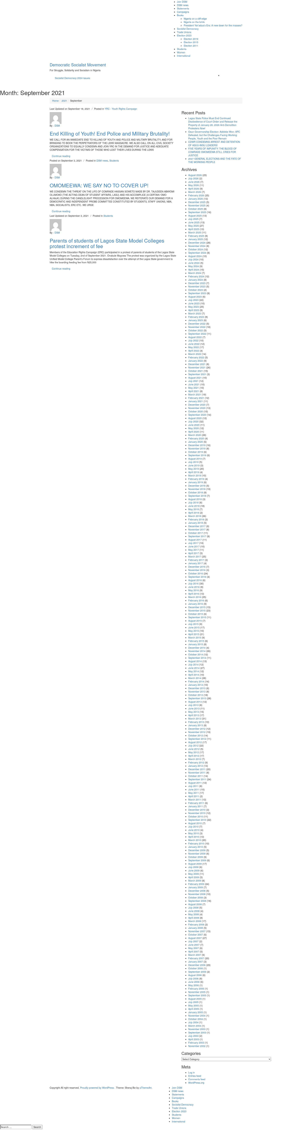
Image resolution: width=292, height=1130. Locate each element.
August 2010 (195, 823)
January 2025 (195, 239)
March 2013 (194, 718)
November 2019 (196, 448)
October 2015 (195, 614)
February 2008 (196, 924)
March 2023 (194, 313)
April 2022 (193, 350)
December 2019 (196, 445)
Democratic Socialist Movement (78, 65)
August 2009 (195, 863)
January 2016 (195, 603)
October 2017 (195, 533)
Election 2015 (191, 42)
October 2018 (195, 492)
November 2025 (196, 205)
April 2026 (193, 188)
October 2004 (195, 1019)
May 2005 (193, 1005)
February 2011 (196, 803)
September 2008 (197, 900)
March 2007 (194, 954)
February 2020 (196, 438)
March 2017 (194, 556)
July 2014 (193, 664)
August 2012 (195, 742)
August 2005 (195, 998)
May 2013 (193, 711)
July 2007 (193, 941)
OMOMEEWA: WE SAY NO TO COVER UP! (99, 185)
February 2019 (196, 479)
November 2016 (196, 570)
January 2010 (195, 846)
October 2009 (195, 857)
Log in (191, 1072)
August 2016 (195, 580)
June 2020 (194, 425)
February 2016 (196, 600)
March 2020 (194, 435)
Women (181, 52)
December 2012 (196, 728)
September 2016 (197, 576)
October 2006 (195, 968)
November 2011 (196, 772)
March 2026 (194, 192)
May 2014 (193, 671)
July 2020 (193, 421)
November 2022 (196, 327)
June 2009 (194, 870)
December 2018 (196, 485)
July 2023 (193, 300)
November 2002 (196, 1046)
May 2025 (193, 225)
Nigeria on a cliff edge (195, 18)
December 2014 (196, 647)
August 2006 (195, 975)
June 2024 (194, 262)
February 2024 (196, 276)
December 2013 (196, 688)
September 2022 (197, 333)
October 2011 (195, 776)
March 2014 (194, 678)
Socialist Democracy (188, 28)
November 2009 (196, 853)
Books (180, 15)
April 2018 (193, 512)
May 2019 (193, 468)
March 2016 (194, 597)
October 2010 (195, 816)
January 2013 (195, 725)
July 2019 (193, 462)
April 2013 (193, 715)
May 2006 (193, 985)
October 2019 (195, 452)
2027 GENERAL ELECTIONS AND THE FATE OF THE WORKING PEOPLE (214, 160)
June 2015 (194, 627)
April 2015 (193, 634)
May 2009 (193, 873)
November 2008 (196, 894)
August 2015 (195, 620)
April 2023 (193, 310)
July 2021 (193, 381)
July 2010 (193, 826)
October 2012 (195, 735)
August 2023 (195, 296)
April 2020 (193, 431)
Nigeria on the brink (194, 22)
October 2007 (195, 934)
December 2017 (196, 526)
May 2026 (193, 185)
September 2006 (197, 971)
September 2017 (197, 536)
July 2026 (193, 178)
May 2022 (193, 347)
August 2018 (195, 499)
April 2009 (193, 877)
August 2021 (195, 377)
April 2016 (193, 593)
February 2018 (196, 519)
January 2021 (195, 401)
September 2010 (197, 819)
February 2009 (196, 884)
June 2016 (194, 587)
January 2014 (195, 684)
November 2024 (196, 246)
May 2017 (193, 549)
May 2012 (193, 752)
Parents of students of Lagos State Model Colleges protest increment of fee (107, 243)
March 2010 (194, 840)
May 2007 (193, 948)
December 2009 (196, 850)
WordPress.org (196, 1082)
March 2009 (194, 880)
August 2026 (195, 175)
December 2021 (196, 364)
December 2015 (196, 607)
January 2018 (195, 522)
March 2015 (194, 637)
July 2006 (193, 978)
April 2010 (193, 836)
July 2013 (193, 705)
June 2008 (194, 911)
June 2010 (194, 830)
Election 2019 (191, 39)
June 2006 (194, 981)
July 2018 (193, 502)
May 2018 (193, 509)
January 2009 (195, 887)
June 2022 (194, 343)
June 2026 (194, 181)
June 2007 (194, 944)
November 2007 (196, 931)
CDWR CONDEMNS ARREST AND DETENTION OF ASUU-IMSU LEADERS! (214, 143)
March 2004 (194, 1025)
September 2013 (197, 698)
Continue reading (62, 156)
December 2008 (196, 890)
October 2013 (195, 695)
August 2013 (195, 701)
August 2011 (195, 782)
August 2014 (195, 661)
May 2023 (193, 306)
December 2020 (196, 404)
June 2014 (194, 668)
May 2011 (193, 792)
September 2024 (197, 252)
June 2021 (194, 384)
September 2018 (197, 495)
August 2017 (195, 539)
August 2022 (195, 337)
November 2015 (196, 610)
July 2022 (193, 340)
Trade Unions (184, 32)
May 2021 (193, 387)
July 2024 (193, 259)
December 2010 (196, 809)
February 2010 (196, 843)
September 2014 (197, 657)
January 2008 (195, 927)
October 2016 (195, 573)
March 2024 (194, 273)
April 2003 (193, 1039)
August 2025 (195, 215)
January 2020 (195, 441)
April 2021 (193, 391)
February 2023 (196, 316)
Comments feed (196, 1079)
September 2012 (197, 738)
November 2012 (196, 732)
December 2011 (196, 769)
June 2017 (194, 546)
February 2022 (196, 357)
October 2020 (195, 411)
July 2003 (193, 1036)
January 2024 (195, 279)
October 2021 (195, 371)
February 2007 (196, 958)
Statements (183, 8)
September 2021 (197, 374)
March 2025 (194, 232)
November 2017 (196, 529)
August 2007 (195, 938)
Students (181, 49)
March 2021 (194, 394)
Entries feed (194, 1076)
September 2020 (197, 414)
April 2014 (193, 674)
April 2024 (193, 269)
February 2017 (196, 560)
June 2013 (194, 708)
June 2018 (194, 506)
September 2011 (197, 779)
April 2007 (193, 951)
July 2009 (193, 867)
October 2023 (195, 289)
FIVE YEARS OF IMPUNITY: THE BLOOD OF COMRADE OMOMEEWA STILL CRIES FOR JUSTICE (212, 152)
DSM (57, 125)
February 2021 (196, 398)
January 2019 (195, 482)
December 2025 (196, 202)
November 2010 (196, 813)
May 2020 (193, 428)
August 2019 (195, 458)
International (183, 55)
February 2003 (196, 1042)
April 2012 (193, 755)
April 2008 (193, 917)
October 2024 (195, 249)
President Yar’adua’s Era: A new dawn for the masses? (213, 25)
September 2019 (197, 455)
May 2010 (193, 833)
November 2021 (196, 367)
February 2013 (196, 722)
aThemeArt (146, 1087)
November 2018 (196, 489)
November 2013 (196, 691)
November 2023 (196, 286)
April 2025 (193, 229)
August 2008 (195, 904)
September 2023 (197, 293)
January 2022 (195, 360)
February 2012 (196, 762)
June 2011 (194, 789)
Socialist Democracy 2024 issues (72, 78)
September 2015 (197, 617)
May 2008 (193, 914)
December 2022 (196, 323)
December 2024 (196, 242)
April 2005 (193, 1009)
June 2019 (194, 465)
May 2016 (193, 590)
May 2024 (193, 266)
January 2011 (195, 806)
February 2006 (196, 988)
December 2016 (196, 566)
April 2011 (193, 796)
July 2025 (193, 219)
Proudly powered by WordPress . (97, 1087)
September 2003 (197, 1032)
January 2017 (195, 563)
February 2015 (196, 641)
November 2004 (196, 1015)
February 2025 (196, 235)
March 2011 (194, 799)
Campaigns (183, 12)
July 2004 (193, 1022)
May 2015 (193, 630)
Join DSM (182, 1)
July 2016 (193, 583)
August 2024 (195, 256)
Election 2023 (184, 35)
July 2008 (193, 907)
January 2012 (195, 765)
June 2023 (194, 303)
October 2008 (195, 897)
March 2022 (194, 354)
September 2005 (197, 995)
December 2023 (196, 283)
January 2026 (195, 198)
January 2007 (195, 961)
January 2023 (195, 320)
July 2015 (193, 624)
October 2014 (195, 654)
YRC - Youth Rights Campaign (121, 108)
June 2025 (194, 222)
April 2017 (193, 553)
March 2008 (194, 921)
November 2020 (196, 408)
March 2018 (194, 516)
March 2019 (194, 475)
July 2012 (193, 745)
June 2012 (194, 749)
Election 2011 (191, 45)
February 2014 (196, 681)
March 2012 (194, 759)
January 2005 (195, 1012)
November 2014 (196, 651)
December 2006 (196, 965)
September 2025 (197, 212)
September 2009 (197, 860)
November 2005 (196, 992)
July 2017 (193, 543)
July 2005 (193, 1002)
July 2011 (193, 786)
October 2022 (195, 330)
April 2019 (193, 472)
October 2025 (195, 208)
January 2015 (195, 644)
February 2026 (196, 195)
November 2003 (196, 1029)
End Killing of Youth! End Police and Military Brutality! (110, 133)
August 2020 (195, 418)
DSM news (182, 5)
